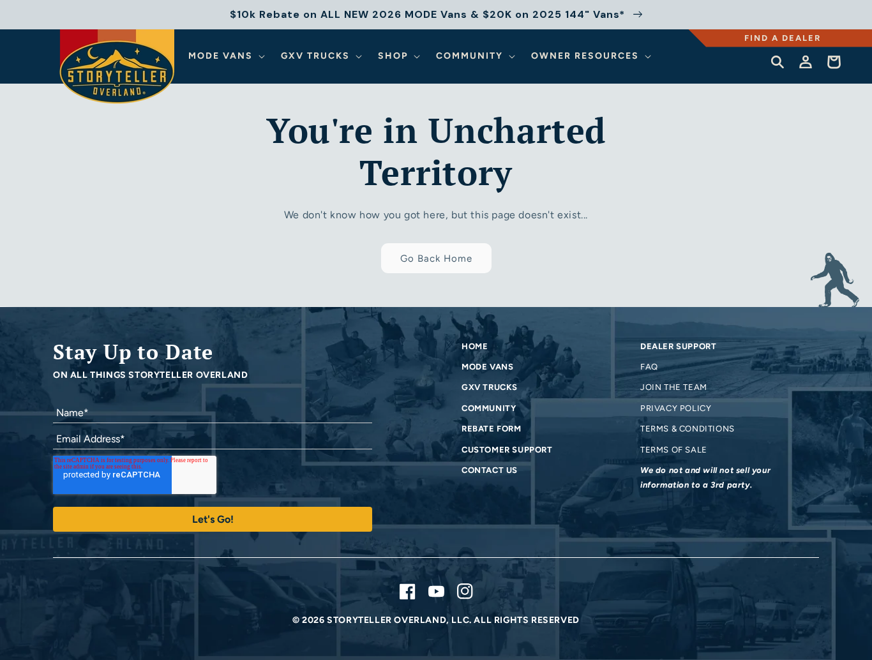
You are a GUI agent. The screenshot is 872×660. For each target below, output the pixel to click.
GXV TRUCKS (490, 387)
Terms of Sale (673, 449)
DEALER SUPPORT (678, 346)
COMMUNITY (489, 408)
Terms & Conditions (687, 428)
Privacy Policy (675, 408)
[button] (228, 56)
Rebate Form (492, 428)
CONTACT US (490, 470)
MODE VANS (487, 366)
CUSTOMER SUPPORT (507, 449)
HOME (475, 346)
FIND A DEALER (782, 38)
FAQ (649, 366)
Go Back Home (436, 258)
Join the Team (673, 387)
